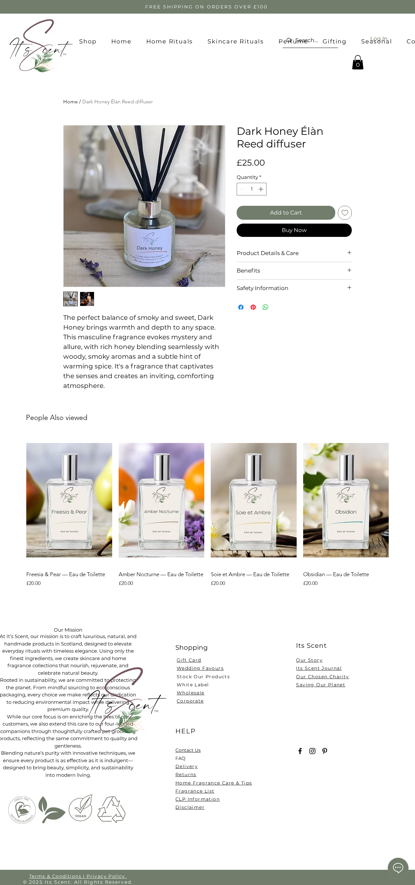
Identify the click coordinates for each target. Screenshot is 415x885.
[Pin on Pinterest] (253, 307)
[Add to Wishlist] (345, 213)
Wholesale (191, 693)
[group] (207, 515)
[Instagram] (312, 751)
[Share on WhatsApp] (265, 307)
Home (70, 102)
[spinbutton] (251, 189)
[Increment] (261, 189)
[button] (358, 62)
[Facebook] (300, 751)
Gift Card (189, 660)
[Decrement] (242, 189)
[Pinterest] (325, 751)
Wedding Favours (200, 668)
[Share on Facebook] (241, 307)
